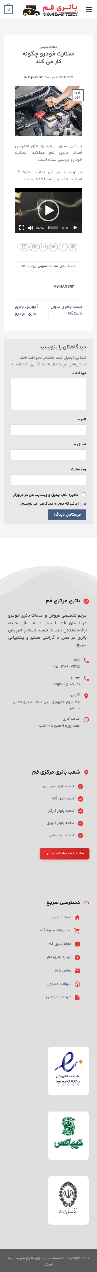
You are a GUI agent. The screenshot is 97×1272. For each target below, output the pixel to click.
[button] (48, 210)
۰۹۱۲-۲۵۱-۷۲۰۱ (67, 685)
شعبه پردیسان (62, 835)
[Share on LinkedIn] (24, 247)
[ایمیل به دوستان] (43, 247)
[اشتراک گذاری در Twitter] (53, 247)
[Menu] (89, 9)
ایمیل (80, 445)
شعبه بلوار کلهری (60, 823)
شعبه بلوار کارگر (61, 811)
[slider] (53, 227)
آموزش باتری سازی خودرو (26, 310)
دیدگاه (79, 373)
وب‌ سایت (78, 470)
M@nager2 (35, 77)
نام (82, 419)
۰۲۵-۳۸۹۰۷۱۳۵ (65, 667)
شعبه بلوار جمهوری (59, 786)
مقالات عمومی (48, 47)
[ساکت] (30, 227)
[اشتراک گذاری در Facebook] (63, 247)
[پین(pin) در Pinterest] (33, 247)
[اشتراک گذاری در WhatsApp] (72, 247)
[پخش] (75, 227)
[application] (48, 210)
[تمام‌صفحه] (22, 227)
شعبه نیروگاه (63, 799)
